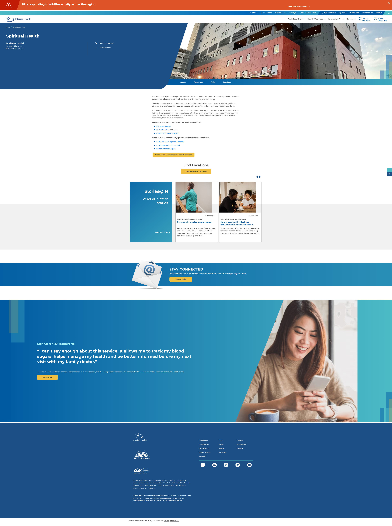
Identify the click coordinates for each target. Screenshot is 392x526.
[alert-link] (196, 5)
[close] (389, 3)
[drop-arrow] (258, 12)
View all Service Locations (196, 171)
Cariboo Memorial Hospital (167, 133)
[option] (197, 212)
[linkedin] (214, 465)
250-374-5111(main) (106, 43)
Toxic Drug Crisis (295, 19)
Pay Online (343, 13)
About (183, 82)
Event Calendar (266, 13)
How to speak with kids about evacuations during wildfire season (236, 223)
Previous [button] (259, 177)
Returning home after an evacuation (194, 222)
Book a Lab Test (367, 13)
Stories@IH (293, 13)
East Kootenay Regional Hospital (170, 142)
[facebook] (203, 465)
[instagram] (237, 465)
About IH (252, 13)
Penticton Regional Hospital (168, 145)
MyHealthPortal (330, 13)
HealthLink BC (280, 13)
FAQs (213, 82)
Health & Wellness (315, 19)
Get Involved (222, 452)
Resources (198, 82)
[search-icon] (389, 13)
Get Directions (105, 48)
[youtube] (249, 465)
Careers (350, 19)
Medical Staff (354, 13)
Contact (379, 13)
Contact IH (240, 448)
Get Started (47, 377)
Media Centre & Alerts (308, 13)
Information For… (204, 448)
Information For (334, 19)
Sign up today (181, 279)
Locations (227, 82)
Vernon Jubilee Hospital (166, 149)
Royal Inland (161, 130)
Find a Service (203, 440)
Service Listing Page (19, 27)
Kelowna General (163, 126)
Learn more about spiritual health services (173, 155)
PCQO (221, 440)
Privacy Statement (171, 521)
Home (8, 27)
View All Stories (161, 232)
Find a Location (204, 444)
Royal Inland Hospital (15, 43)
